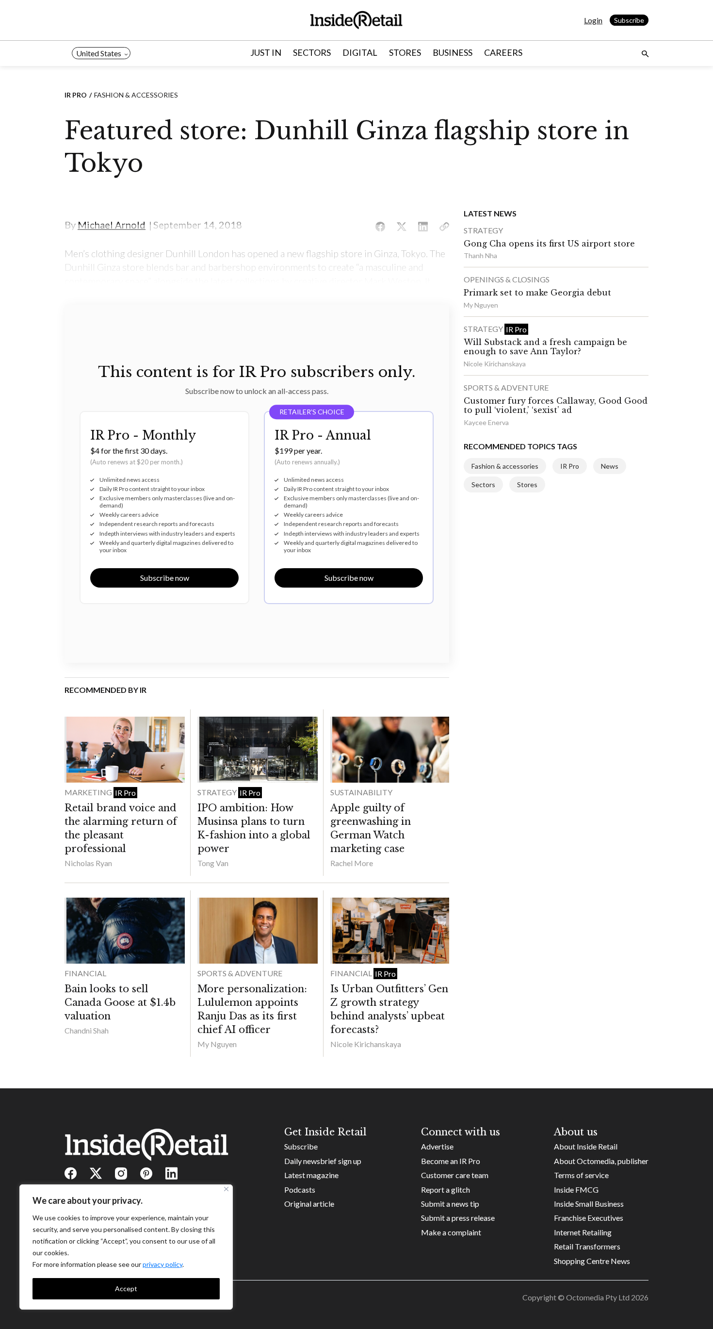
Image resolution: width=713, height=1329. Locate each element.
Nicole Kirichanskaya (365, 1044)
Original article (309, 1203)
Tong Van (212, 863)
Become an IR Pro (450, 1160)
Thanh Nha (480, 255)
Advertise (437, 1146)
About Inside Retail (585, 1146)
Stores (405, 52)
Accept (126, 1288)
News (609, 466)
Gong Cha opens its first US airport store (549, 243)
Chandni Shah (87, 1030)
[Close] (226, 1189)
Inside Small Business (589, 1203)
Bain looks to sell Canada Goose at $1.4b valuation (120, 1002)
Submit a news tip (450, 1203)
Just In (265, 52)
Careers (503, 52)
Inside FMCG (576, 1189)
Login (593, 20)
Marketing (89, 792)
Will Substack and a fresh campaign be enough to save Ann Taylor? (545, 346)
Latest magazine (311, 1175)
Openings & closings (507, 279)
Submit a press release (458, 1217)
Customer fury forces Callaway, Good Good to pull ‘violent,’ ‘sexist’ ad (556, 405)
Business (452, 52)
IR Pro (76, 95)
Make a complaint (451, 1232)
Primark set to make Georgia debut (537, 292)
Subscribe (629, 20)
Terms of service (581, 1175)
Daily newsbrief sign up (322, 1160)
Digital (359, 52)
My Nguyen (217, 1044)
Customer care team (454, 1175)
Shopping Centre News (592, 1260)
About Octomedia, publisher (601, 1160)
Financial (85, 973)
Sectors (312, 52)
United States (98, 53)
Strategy (217, 792)
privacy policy (162, 1264)
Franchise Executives (588, 1217)
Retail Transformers (587, 1246)
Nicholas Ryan (88, 863)
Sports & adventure (239, 973)
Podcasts (299, 1189)
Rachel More (351, 863)
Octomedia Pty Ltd (598, 1297)
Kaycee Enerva (486, 422)
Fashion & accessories (136, 95)
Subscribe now (164, 577)
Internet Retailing (583, 1232)
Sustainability (361, 792)
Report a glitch (445, 1189)
